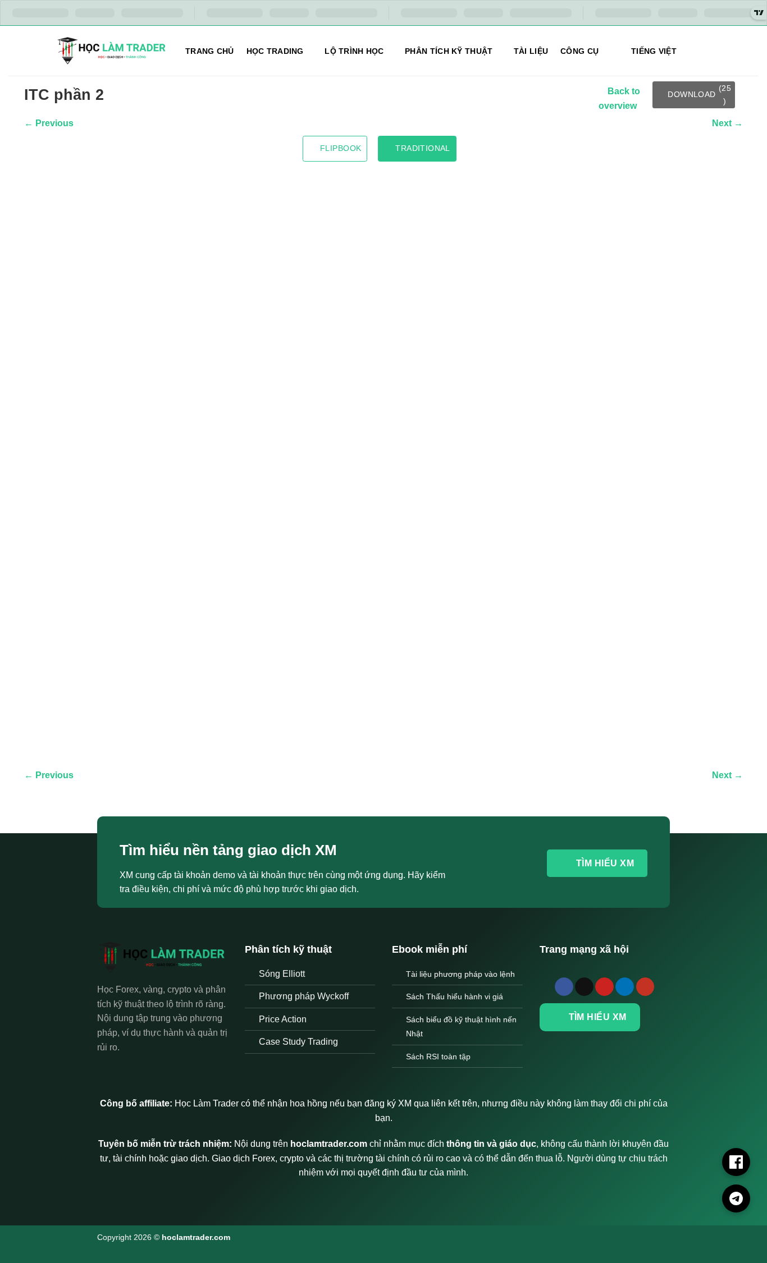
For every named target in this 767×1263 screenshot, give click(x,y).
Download (699, 94)
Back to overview (619, 98)
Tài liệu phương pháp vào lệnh (460, 974)
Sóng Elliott (282, 974)
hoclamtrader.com (196, 1237)
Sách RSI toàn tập (438, 1056)
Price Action (283, 1019)
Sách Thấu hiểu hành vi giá (454, 996)
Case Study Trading (298, 1041)
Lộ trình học (354, 51)
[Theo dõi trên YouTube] (645, 986)
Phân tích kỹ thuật (448, 51)
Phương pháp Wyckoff (304, 996)
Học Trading (275, 51)
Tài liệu (531, 51)
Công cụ (579, 51)
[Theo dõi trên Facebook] (564, 986)
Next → (727, 123)
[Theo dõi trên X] (584, 986)
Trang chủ (209, 51)
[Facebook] (736, 1162)
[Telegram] (736, 1198)
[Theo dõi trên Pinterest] (604, 986)
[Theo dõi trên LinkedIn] (624, 986)
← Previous (49, 123)
